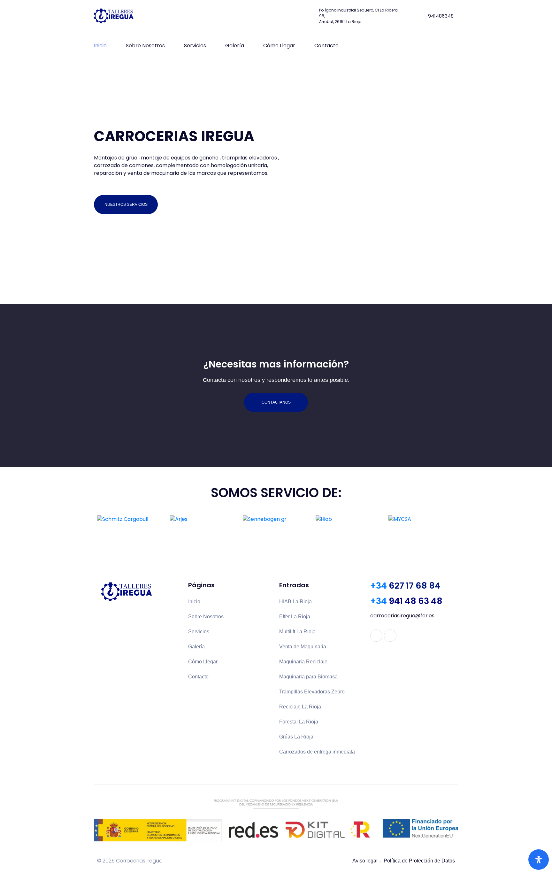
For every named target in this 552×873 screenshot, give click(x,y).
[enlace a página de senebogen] (276, 519)
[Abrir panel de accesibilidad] (538, 859)
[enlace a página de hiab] (349, 519)
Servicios (195, 45)
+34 (405, 585)
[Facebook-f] (376, 636)
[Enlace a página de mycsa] (421, 519)
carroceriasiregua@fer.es (402, 615)
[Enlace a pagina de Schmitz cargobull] (130, 519)
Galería (234, 45)
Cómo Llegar (279, 45)
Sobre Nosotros (145, 45)
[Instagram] (390, 636)
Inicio (100, 45)
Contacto (326, 45)
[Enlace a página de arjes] (203, 519)
